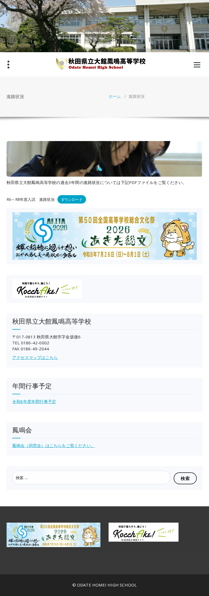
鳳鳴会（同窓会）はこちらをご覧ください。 (53, 445)
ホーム (115, 96)
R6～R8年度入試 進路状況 (31, 199)
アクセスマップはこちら (35, 357)
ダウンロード (71, 199)
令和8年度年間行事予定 (34, 401)
